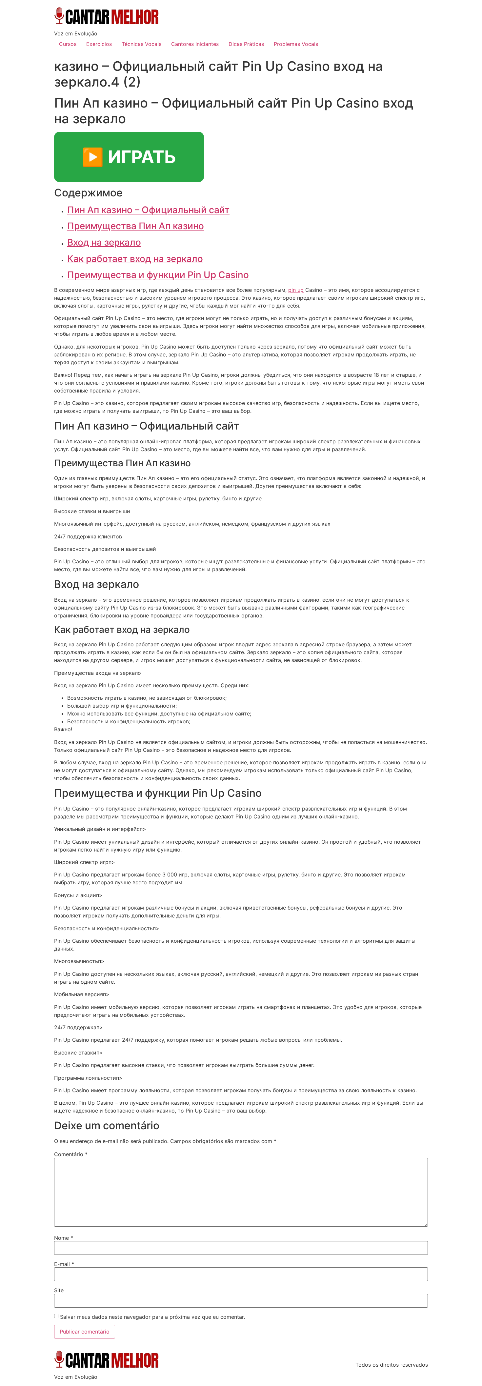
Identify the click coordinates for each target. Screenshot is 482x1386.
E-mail (64, 1264)
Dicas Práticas (246, 44)
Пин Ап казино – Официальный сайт (148, 209)
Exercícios (99, 44)
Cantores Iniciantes (195, 44)
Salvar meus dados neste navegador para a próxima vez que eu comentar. (152, 1316)
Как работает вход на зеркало (135, 258)
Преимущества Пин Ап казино (135, 225)
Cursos (67, 44)
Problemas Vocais (296, 44)
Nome (63, 1237)
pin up (296, 290)
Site (59, 1290)
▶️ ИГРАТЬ (129, 157)
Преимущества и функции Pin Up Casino (158, 274)
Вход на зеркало (104, 242)
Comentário (71, 1154)
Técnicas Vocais (141, 44)
